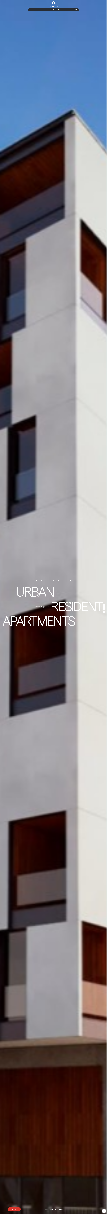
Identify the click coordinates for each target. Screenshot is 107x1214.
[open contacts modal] (104, 1211)
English (75, 9)
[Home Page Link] (53, 4)
